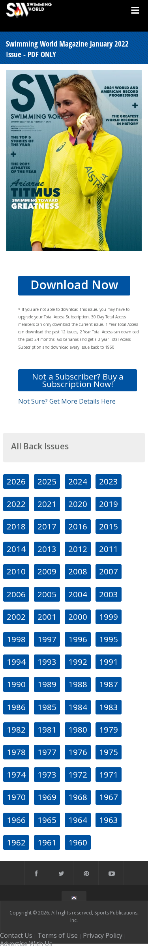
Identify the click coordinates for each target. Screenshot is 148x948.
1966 (16, 819)
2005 (46, 594)
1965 (46, 819)
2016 (77, 526)
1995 (108, 639)
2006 (16, 594)
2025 (46, 481)
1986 (16, 706)
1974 (16, 774)
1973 (46, 774)
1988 (77, 684)
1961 (46, 842)
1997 (46, 639)
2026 (16, 481)
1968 (77, 796)
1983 (108, 706)
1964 (77, 819)
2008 (77, 571)
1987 (108, 684)
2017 (46, 526)
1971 (108, 774)
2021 (46, 503)
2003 (108, 594)
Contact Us (16, 935)
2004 (77, 594)
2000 (77, 616)
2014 (16, 548)
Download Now (74, 285)
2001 (46, 616)
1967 (108, 796)
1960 (77, 842)
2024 (77, 481)
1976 (77, 751)
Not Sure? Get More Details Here (67, 401)
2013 (46, 548)
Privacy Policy (102, 935)
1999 (108, 616)
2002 (16, 616)
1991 (108, 661)
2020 (77, 503)
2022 (16, 503)
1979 (108, 729)
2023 (108, 481)
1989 (46, 684)
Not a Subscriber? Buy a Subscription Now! (78, 380)
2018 (16, 526)
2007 (108, 571)
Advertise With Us (26, 943)
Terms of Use (57, 935)
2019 (108, 503)
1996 (77, 639)
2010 (16, 571)
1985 (46, 706)
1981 (46, 729)
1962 (16, 842)
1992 (77, 661)
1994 (16, 661)
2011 (108, 548)
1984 (77, 706)
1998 (16, 639)
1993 (46, 661)
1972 (77, 774)
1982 (16, 729)
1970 (16, 796)
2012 (77, 548)
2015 (108, 526)
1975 (108, 751)
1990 (16, 684)
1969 (46, 796)
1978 (16, 751)
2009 (46, 571)
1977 (46, 751)
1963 (108, 819)
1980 (77, 729)
